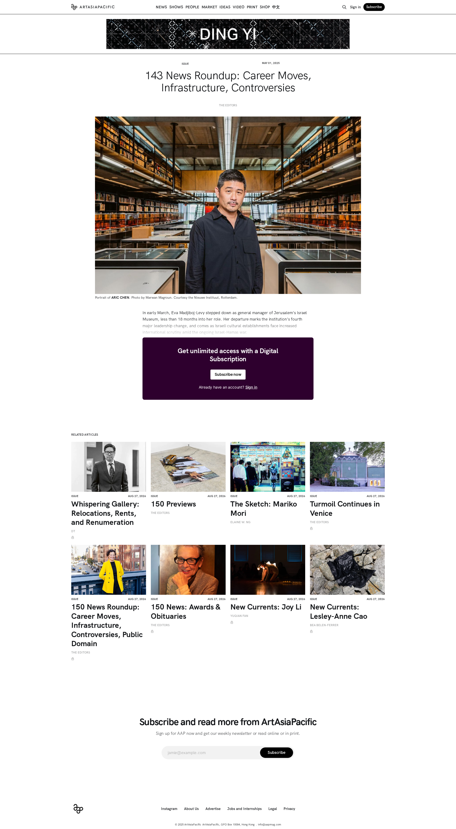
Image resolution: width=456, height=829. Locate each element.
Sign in (355, 7)
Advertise (213, 808)
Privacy (289, 808)
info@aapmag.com (269, 824)
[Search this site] (344, 7)
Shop (265, 7)
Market (209, 7)
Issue (185, 63)
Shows (176, 7)
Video (238, 7)
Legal (272, 808)
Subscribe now (228, 374)
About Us (191, 808)
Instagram (169, 808)
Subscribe (374, 7)
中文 (276, 7)
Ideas (224, 7)
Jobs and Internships (244, 808)
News (161, 7)
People (192, 7)
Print (252, 7)
